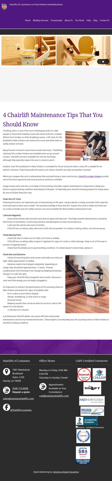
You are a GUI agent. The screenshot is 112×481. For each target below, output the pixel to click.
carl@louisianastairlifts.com (54, 395)
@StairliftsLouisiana (21, 410)
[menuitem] (28, 20)
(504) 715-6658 (20, 388)
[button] (99, 61)
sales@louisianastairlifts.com (18, 398)
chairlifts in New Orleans (90, 176)
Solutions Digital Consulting (66, 472)
